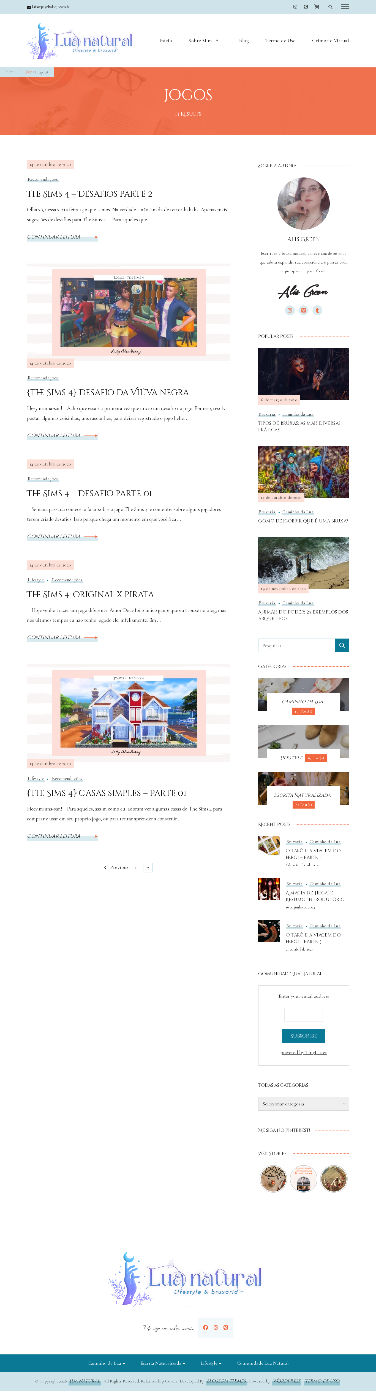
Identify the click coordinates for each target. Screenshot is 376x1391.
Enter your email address (304, 996)
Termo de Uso (280, 40)
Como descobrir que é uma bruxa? (303, 521)
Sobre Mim (200, 40)
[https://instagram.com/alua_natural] (215, 1328)
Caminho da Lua (298, 414)
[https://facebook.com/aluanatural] (205, 1328)
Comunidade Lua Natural (263, 1363)
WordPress (286, 1381)
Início (165, 40)
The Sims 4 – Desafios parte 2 (89, 194)
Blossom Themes (226, 1381)
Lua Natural (84, 1381)
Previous (119, 867)
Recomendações (43, 179)
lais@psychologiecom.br (51, 6)
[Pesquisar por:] (296, 645)
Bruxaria (267, 414)
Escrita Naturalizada (160, 1363)
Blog (244, 40)
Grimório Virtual (330, 40)
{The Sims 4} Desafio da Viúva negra (108, 392)
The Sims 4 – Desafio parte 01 (89, 493)
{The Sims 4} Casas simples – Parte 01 (106, 793)
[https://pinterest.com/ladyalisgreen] (225, 1328)
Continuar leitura (54, 237)
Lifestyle (36, 580)
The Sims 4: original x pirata (90, 594)
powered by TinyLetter (303, 1052)
